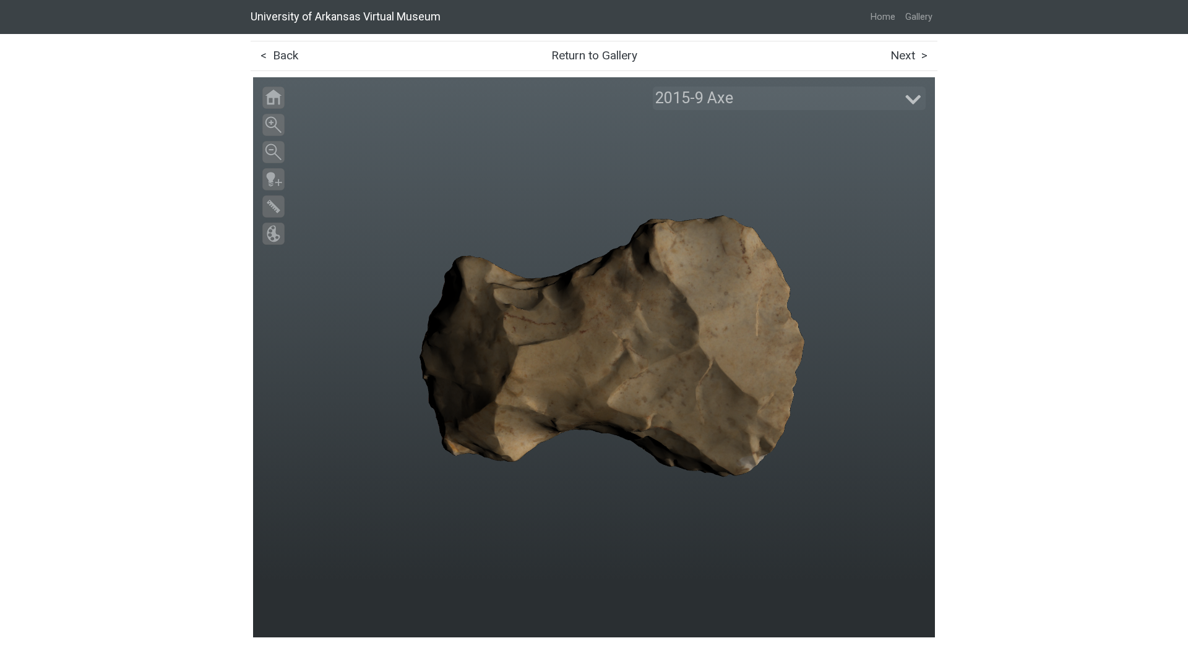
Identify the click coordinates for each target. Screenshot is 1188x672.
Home (883, 17)
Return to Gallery (594, 55)
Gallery (918, 17)
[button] (789, 98)
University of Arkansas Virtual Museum (346, 16)
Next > (909, 55)
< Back (279, 55)
